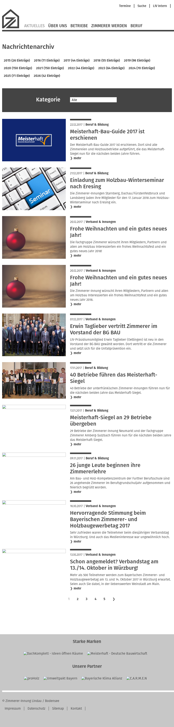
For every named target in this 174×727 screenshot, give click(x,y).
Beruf (136, 26)
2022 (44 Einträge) (81, 68)
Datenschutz (36, 708)
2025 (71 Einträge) (17, 76)
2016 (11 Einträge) (47, 60)
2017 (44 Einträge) (77, 60)
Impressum (13, 708)
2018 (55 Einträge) (107, 60)
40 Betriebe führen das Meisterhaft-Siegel (113, 378)
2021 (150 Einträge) (50, 68)
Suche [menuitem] (142, 6)
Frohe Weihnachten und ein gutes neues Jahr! (118, 232)
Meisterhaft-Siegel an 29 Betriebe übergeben (111, 420)
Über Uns (57, 26)
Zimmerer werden (109, 26)
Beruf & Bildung (97, 125)
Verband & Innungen (101, 222)
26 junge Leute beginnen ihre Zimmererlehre (105, 468)
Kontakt (76, 708)
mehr (77, 158)
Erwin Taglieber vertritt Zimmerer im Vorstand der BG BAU (113, 329)
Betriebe (79, 26)
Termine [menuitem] (125, 6)
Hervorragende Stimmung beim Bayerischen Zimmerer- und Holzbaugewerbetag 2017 (108, 519)
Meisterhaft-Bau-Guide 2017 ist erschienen (107, 134)
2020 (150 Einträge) (18, 68)
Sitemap (58, 708)
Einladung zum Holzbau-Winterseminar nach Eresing (117, 183)
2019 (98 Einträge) (137, 60)
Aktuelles (34, 26)
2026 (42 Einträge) (47, 76)
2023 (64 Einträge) (111, 68)
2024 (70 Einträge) (142, 68)
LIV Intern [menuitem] (160, 6)
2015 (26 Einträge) (17, 60)
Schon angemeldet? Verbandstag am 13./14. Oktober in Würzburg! (114, 564)
